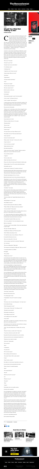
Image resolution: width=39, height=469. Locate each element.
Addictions (17, 438)
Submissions (31, 462)
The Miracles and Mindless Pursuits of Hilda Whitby (8, 439)
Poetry (12, 462)
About (27, 462)
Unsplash (15, 421)
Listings (24, 462)
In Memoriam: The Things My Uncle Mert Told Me (30, 439)
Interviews (20, 462)
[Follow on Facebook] (29, 42)
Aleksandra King (10, 421)
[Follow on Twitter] (30, 42)
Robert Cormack (8, 32)
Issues (6, 462)
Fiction (24, 430)
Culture (16, 462)
